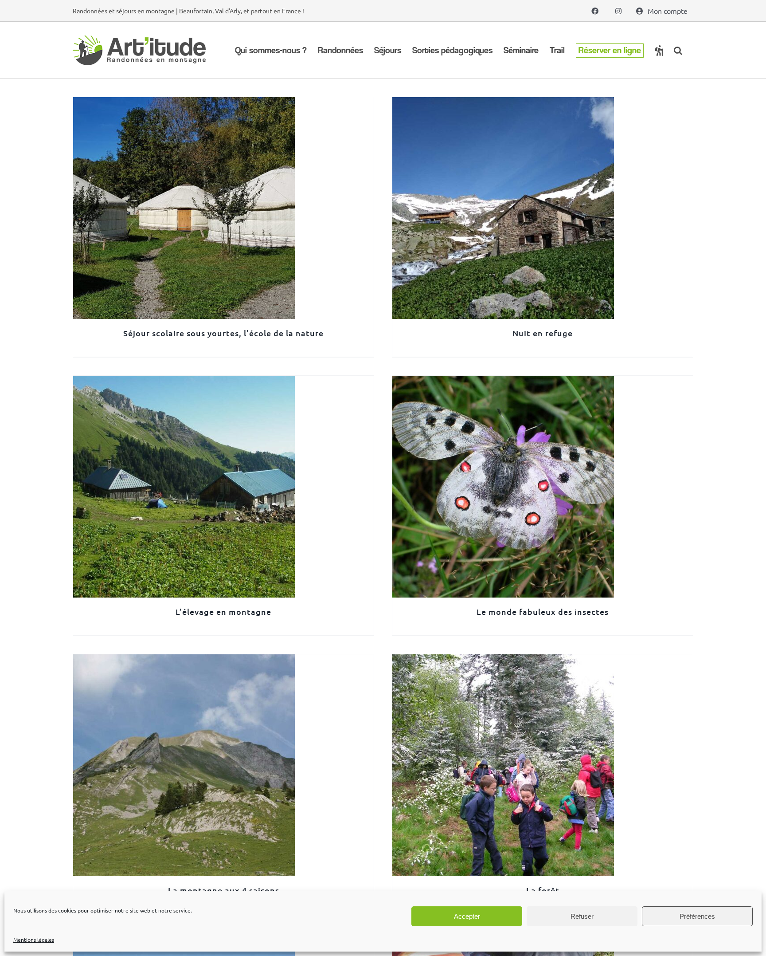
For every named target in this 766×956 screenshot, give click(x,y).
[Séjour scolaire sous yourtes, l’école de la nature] (184, 103)
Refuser (582, 916)
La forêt (542, 890)
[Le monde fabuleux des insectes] (503, 382)
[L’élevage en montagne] (184, 382)
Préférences (697, 916)
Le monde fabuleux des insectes (543, 611)
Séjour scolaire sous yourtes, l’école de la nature (223, 333)
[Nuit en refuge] (503, 103)
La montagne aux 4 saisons (223, 890)
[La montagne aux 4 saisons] (184, 660)
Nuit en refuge (542, 333)
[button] (678, 50)
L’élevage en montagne (223, 611)
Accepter (467, 916)
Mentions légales (33, 939)
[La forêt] (503, 660)
